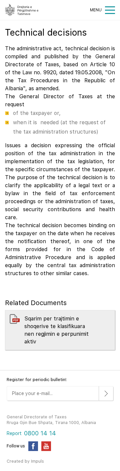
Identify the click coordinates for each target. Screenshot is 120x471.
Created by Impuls (25, 461)
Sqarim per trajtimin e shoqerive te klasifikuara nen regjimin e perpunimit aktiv (56, 330)
